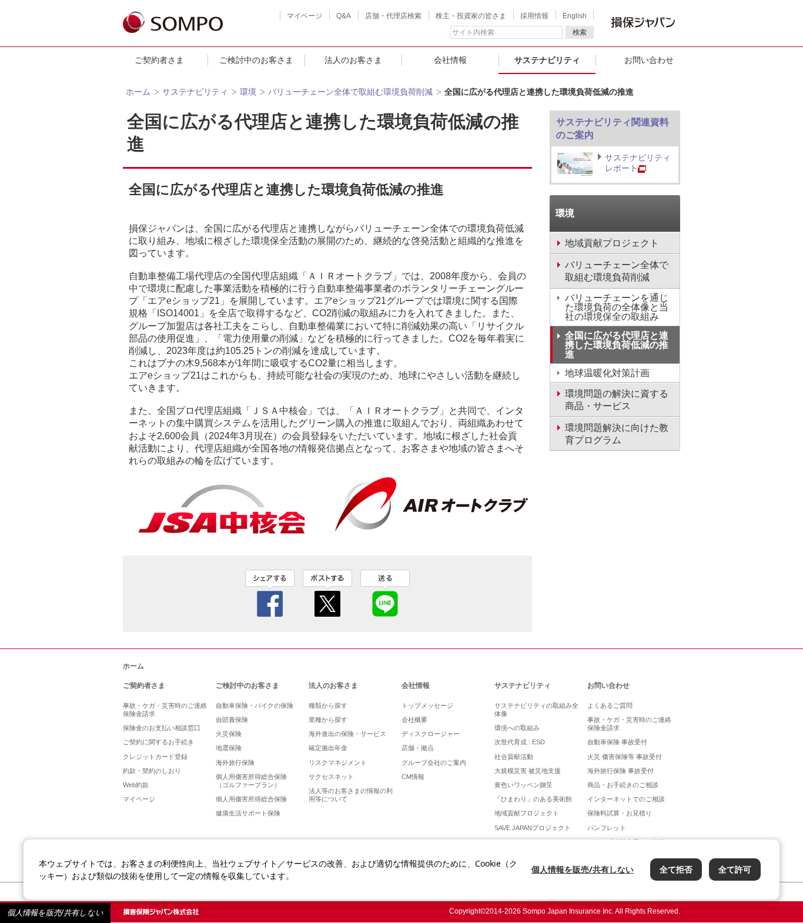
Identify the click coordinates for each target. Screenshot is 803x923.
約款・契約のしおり (152, 770)
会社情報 (450, 60)
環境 (248, 91)
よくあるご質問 (610, 705)
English (575, 15)
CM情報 (413, 776)
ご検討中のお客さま (256, 60)
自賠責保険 (232, 719)
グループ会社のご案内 (434, 762)
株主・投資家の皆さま (471, 15)
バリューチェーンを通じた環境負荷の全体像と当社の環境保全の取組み (616, 307)
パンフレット (606, 827)
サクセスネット (331, 776)
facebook (270, 593)
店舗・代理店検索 (393, 15)
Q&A (343, 15)
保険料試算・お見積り (619, 813)
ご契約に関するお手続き (158, 741)
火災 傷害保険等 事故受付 (624, 756)
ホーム (138, 91)
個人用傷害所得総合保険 (251, 798)
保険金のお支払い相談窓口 (161, 727)
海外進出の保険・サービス (347, 733)
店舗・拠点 (418, 747)
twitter (327, 593)
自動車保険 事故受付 (617, 741)
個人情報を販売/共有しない (55, 912)
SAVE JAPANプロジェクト (532, 827)
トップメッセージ (427, 705)
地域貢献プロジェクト (526, 813)
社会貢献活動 (513, 756)
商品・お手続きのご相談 (622, 784)
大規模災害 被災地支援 (527, 770)
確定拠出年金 (328, 747)
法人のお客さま (353, 60)
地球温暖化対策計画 (607, 373)
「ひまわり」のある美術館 (533, 798)
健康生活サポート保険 (248, 813)
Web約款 (136, 784)
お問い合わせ (649, 60)
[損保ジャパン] (173, 23)
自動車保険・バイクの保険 (254, 705)
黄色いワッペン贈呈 (523, 784)
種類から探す (328, 705)
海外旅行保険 (235, 762)
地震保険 (229, 747)
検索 (580, 32)
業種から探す (328, 719)
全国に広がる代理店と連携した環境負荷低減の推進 (616, 344)
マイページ (304, 15)
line (385, 593)
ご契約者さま (159, 60)
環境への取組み (517, 727)
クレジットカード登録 (155, 756)
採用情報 (534, 15)
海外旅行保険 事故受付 (620, 770)
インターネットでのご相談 (626, 798)
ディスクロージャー (431, 733)
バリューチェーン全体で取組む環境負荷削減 (350, 91)
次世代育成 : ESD (519, 741)
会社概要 (414, 719)
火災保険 (229, 733)
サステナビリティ (547, 60)
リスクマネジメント (338, 762)
